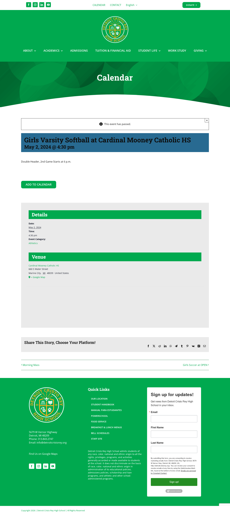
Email (154, 412)
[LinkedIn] (45, 466)
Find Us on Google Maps (43, 454)
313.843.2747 (45, 439)
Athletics (33, 243)
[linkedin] (41, 4)
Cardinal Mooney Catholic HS (44, 265)
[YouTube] (52, 466)
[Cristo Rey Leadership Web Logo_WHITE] (115, 17)
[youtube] (48, 4)
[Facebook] (31, 466)
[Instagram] (38, 466)
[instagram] (35, 4)
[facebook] (28, 4)
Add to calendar (39, 184)
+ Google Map (38, 277)
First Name (157, 427)
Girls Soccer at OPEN (195, 365)
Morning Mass (31, 365)
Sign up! (174, 482)
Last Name (157, 442)
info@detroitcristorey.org (52, 442)
